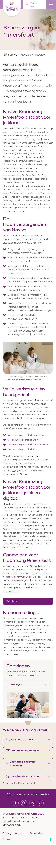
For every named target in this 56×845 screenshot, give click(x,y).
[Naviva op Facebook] (16, 803)
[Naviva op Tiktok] (41, 803)
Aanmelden (36, 833)
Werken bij (20, 833)
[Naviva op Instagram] (24, 803)
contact (37, 580)
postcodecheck (11, 591)
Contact (7, 839)
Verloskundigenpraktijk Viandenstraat (28, 444)
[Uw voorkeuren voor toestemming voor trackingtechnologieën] (51, 840)
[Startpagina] (12, 8)
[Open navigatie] (51, 4)
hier (43, 639)
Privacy (7, 833)
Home (11, 54)
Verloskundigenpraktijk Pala (23, 449)
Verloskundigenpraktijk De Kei (24, 439)
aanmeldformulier (16, 576)
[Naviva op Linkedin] (32, 803)
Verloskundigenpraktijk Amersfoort (26, 435)
